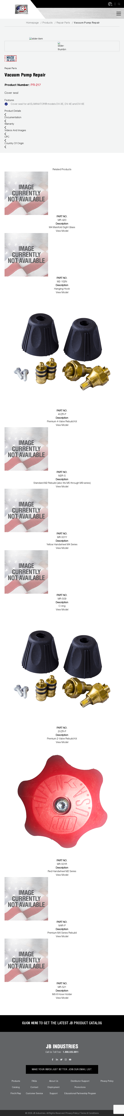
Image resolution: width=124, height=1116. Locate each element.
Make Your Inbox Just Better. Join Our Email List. (62, 1070)
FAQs (34, 1081)
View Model (62, 231)
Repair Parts (63, 23)
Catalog (16, 1087)
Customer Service (34, 1094)
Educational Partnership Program (80, 1094)
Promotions (80, 1087)
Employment (54, 1087)
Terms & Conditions (89, 1113)
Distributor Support (80, 1081)
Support (54, 1094)
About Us (53, 1081)
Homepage (32, 23)
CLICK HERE (30, 1023)
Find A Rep (16, 1094)
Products (47, 23)
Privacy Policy (107, 1081)
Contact (34, 1087)
